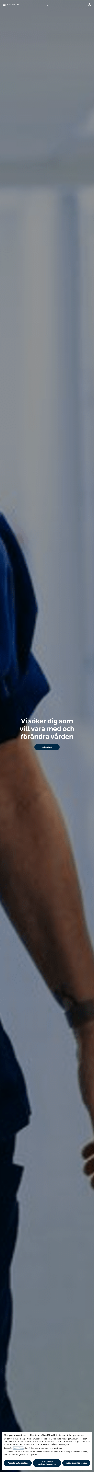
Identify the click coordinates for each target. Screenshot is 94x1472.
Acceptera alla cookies (18, 1463)
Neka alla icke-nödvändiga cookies (47, 1463)
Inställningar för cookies (76, 1463)
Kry (47, 4)
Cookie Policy (18, 1448)
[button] (89, 4)
